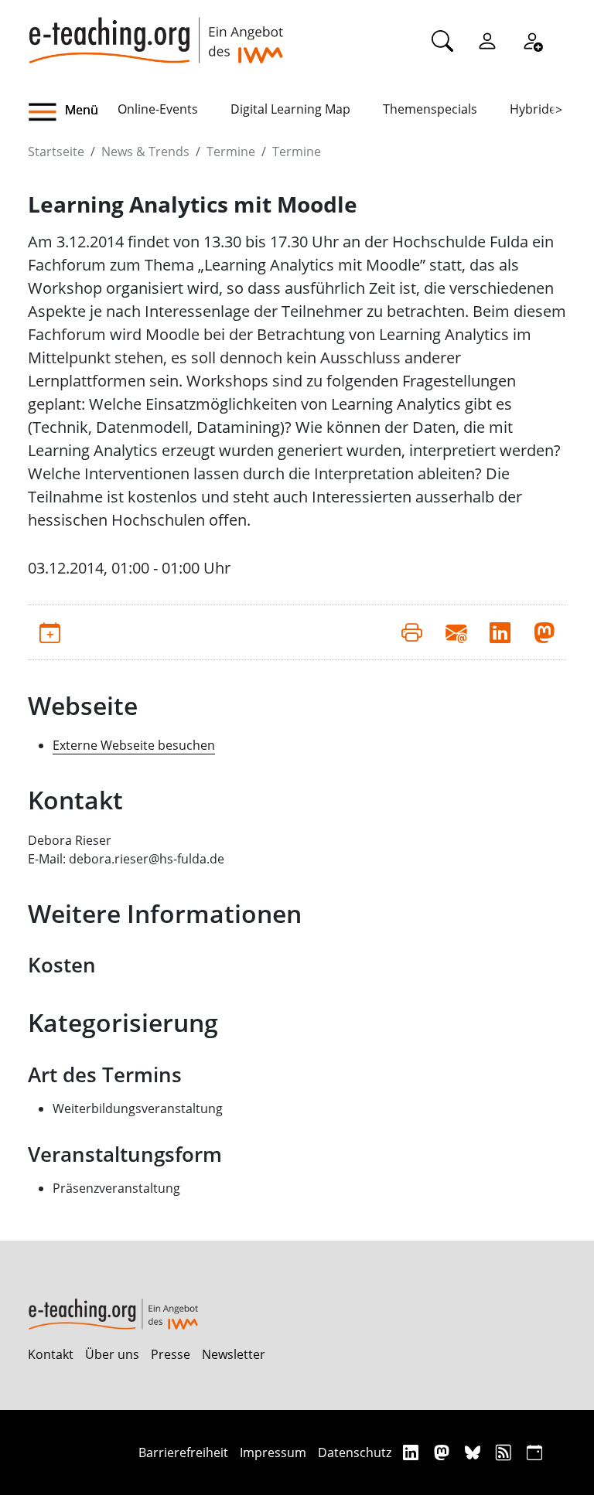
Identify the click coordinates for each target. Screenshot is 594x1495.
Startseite (56, 151)
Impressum (273, 1452)
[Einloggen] (487, 40)
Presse (170, 1354)
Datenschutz (354, 1452)
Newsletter (233, 1354)
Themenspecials (430, 108)
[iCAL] (534, 1452)
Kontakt (50, 1354)
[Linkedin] (412, 1452)
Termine (231, 151)
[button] (73, 112)
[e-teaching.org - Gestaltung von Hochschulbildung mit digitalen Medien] (155, 31)
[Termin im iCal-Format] (50, 632)
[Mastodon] (443, 1452)
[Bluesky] (474, 1452)
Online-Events (158, 108)
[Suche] (442, 40)
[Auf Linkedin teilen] (500, 632)
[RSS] (505, 1452)
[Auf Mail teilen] (456, 632)
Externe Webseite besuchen (134, 745)
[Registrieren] (532, 40)
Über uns (112, 1354)
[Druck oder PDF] (412, 632)
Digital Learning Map (290, 108)
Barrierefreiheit (183, 1452)
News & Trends (145, 151)
